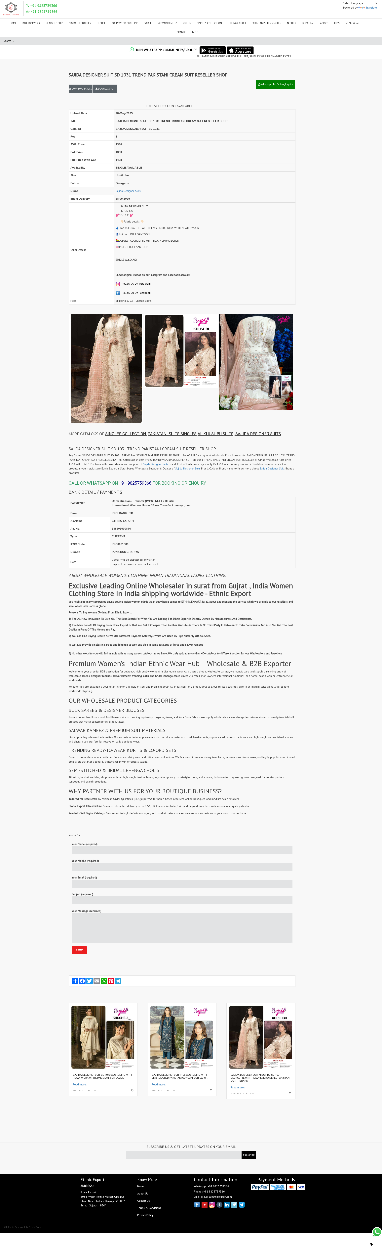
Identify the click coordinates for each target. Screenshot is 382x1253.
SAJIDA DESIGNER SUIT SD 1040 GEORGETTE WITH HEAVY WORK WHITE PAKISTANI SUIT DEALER (102, 1076)
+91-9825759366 (135, 483)
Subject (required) (82, 894)
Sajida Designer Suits (128, 191)
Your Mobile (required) (85, 861)
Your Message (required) (86, 911)
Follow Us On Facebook (135, 293)
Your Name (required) (84, 844)
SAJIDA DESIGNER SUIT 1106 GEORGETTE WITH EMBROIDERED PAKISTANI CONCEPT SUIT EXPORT (180, 1076)
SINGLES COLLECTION (125, 433)
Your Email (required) (84, 877)
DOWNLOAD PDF (106, 88)
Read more (79, 1084)
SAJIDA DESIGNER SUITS (258, 433)
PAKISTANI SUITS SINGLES (172, 433)
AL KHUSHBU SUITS (215, 433)
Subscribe (249, 1154)
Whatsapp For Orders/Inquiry (276, 84)
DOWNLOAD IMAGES (81, 88)
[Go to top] (371, 1244)
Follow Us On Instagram (136, 283)
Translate (371, 7)
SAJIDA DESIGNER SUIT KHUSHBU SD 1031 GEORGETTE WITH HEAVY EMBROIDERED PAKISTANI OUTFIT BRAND (260, 1077)
